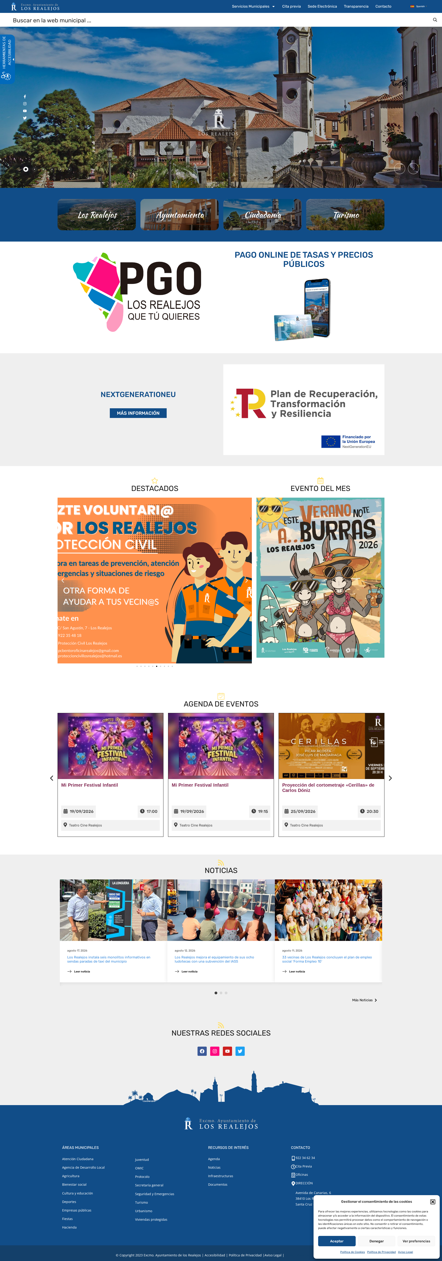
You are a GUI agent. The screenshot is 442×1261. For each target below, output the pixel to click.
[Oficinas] (293, 1175)
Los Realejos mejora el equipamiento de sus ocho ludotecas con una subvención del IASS (214, 959)
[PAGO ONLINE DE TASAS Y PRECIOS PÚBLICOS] (303, 308)
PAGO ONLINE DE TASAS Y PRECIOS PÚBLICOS (304, 259)
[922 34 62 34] (293, 1158)
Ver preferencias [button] (416, 1241)
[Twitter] (240, 1051)
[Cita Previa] (293, 1167)
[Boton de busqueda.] (435, 19)
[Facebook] (202, 1051)
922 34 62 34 (305, 1158)
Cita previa (291, 6)
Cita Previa (304, 1166)
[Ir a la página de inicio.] (35, 6)
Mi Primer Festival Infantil (89, 785)
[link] (155, 580)
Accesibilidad (215, 1255)
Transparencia (356, 6)
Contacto (383, 6)
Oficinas (302, 1174)
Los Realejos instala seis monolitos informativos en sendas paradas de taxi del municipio (108, 959)
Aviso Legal (405, 1252)
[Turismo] (345, 214)
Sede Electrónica (322, 6)
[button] (432, 1202)
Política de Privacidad (381, 1252)
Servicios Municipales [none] (250, 6)
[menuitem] (254, 6)
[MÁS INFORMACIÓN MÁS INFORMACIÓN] (303, 409)
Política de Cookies (352, 1252)
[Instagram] (214, 1051)
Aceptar (336, 1241)
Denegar (376, 1241)
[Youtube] (227, 1051)
